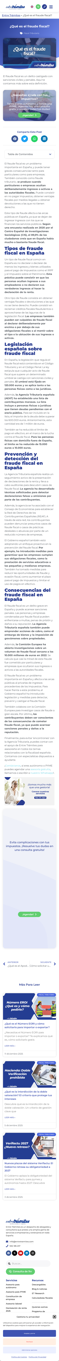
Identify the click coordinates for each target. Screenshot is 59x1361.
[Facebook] (8, 1253)
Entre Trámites (11, 15)
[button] (54, 1316)
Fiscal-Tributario (31, 33)
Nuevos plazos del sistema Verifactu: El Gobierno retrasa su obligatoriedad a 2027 (29, 1167)
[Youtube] (20, 1253)
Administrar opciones (29, 1350)
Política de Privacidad (37, 1357)
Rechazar (29, 1342)
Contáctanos (13, 765)
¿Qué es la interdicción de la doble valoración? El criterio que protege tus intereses (28, 1095)
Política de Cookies (19, 1357)
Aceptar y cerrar (29, 1333)
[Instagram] (32, 1253)
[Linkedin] (26, 1253)
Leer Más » (10, 1046)
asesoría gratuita (40, 769)
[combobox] (28, 1263)
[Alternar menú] (51, 6)
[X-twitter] (14, 1253)
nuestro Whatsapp (41, 773)
